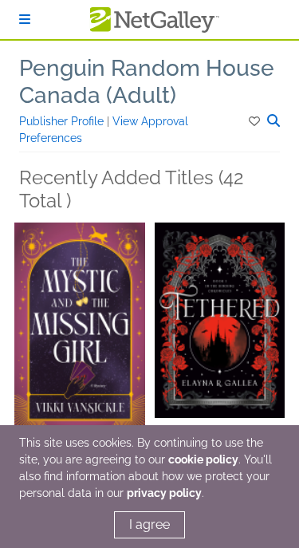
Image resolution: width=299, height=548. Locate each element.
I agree (149, 524)
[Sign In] (25, 20)
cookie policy (203, 459)
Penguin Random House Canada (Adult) (146, 81)
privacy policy (164, 493)
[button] (255, 121)
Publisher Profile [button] (63, 121)
